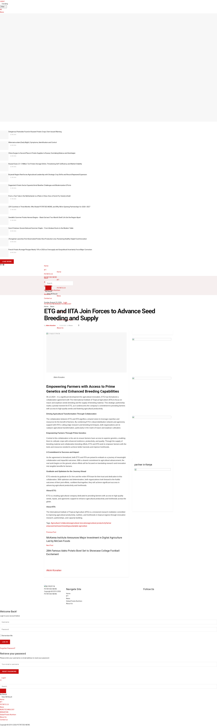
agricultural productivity (97, 523)
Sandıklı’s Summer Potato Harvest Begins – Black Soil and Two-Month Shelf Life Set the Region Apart (44, 217)
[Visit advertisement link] (151, 357)
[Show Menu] (44, 287)
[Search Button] (46, 280)
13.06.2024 (62, 325)
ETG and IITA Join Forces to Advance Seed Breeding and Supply (26, 123)
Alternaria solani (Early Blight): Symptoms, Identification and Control (32, 142)
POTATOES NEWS (50, 304)
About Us (60, 328)
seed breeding (63, 526)
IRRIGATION (4, 712)
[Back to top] (0, 606)
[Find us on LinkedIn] (147, 593)
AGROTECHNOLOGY (64, 304)
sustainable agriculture (78, 526)
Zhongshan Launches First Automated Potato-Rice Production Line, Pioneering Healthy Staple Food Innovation (47, 239)
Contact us (48, 298)
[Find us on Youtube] (145, 593)
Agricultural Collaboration (61, 523)
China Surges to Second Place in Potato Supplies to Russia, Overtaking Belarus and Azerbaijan (41, 153)
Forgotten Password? (7, 648)
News (2, 12)
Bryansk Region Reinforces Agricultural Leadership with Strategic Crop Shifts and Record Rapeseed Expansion (47, 174)
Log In (3, 678)
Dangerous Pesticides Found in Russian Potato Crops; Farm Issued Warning (35, 132)
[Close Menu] (1, 680)
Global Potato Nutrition (74, 601)
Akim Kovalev (51, 325)
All (1, 9)
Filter (3, 7)
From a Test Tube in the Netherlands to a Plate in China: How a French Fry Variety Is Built (39, 196)
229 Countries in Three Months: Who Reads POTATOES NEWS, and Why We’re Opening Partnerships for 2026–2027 (49, 207)
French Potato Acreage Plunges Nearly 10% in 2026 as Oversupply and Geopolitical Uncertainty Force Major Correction (50, 250)
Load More (7, 261)
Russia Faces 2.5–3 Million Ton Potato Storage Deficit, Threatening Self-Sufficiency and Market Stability (45, 164)
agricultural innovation (79, 523)
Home (46, 266)
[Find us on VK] (144, 593)
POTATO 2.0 (48, 274)
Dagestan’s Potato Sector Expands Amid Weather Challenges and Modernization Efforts (39, 185)
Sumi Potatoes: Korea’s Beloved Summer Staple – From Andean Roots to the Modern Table (40, 228)
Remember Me (7, 636)
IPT (45, 270)
